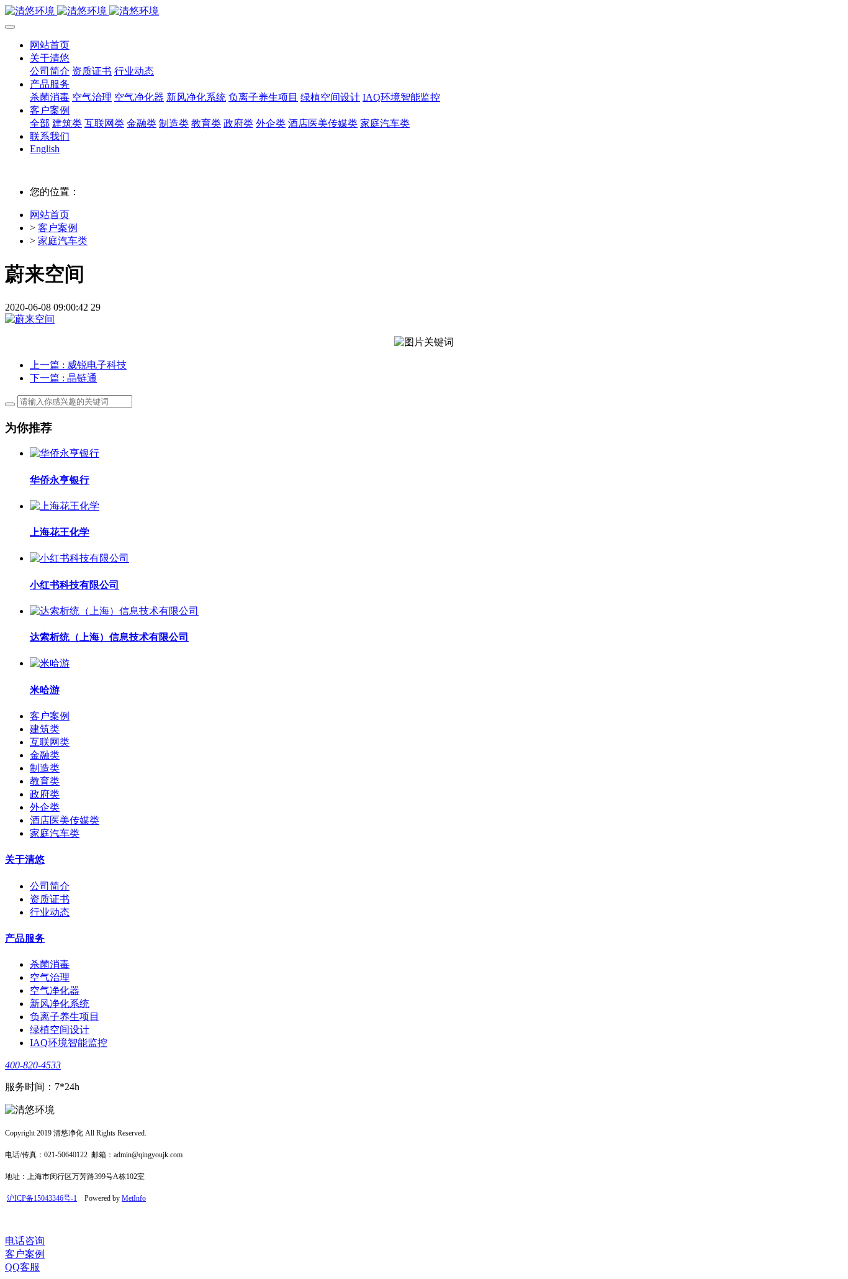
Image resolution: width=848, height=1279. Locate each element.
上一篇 (78, 365)
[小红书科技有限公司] (79, 558)
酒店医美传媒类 (64, 820)
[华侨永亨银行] (64, 453)
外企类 (45, 807)
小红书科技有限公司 (74, 585)
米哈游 (45, 690)
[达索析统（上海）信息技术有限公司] (114, 611)
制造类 (45, 768)
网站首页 (50, 45)
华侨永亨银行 (59, 480)
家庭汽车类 (63, 240)
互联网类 (50, 742)
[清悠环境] (424, 11)
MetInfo (134, 1198)
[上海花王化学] (64, 506)
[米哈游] (50, 663)
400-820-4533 (33, 1065)
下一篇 (63, 378)
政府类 (45, 794)
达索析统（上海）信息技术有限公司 (109, 637)
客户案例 (58, 227)
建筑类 (45, 729)
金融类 (45, 755)
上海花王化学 (59, 532)
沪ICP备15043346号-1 (42, 1198)
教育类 (45, 781)
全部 (40, 123)
